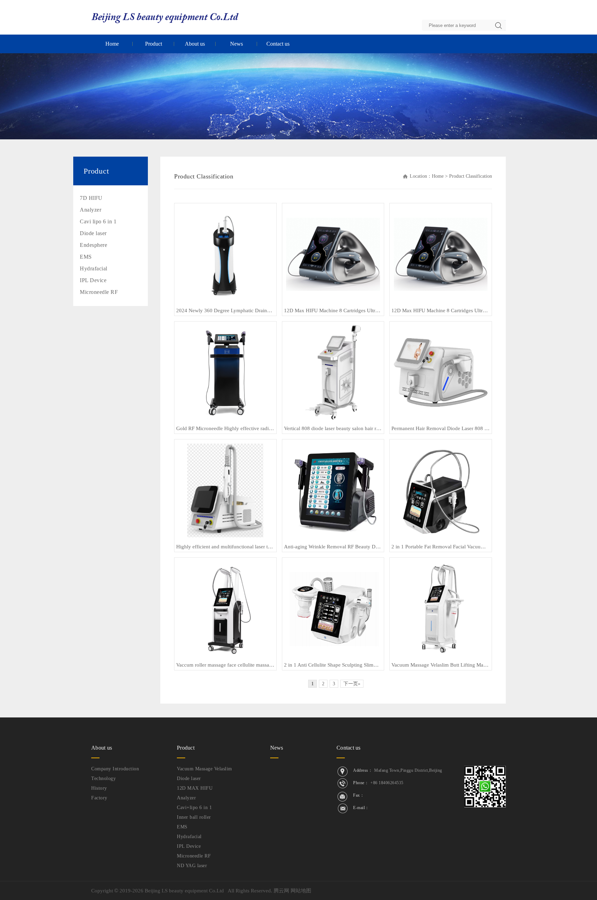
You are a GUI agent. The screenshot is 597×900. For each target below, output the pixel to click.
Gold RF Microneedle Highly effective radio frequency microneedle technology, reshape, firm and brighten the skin (225, 428)
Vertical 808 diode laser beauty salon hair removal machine (333, 428)
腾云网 (281, 890)
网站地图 (301, 890)
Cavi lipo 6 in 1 (98, 221)
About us (195, 44)
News (236, 44)
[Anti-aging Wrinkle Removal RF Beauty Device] (333, 490)
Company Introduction (115, 768)
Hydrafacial (93, 268)
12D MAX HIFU (194, 788)
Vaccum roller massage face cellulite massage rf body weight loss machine (225, 665)
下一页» (351, 683)
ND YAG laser (192, 865)
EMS (86, 257)
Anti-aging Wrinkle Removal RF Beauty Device (333, 546)
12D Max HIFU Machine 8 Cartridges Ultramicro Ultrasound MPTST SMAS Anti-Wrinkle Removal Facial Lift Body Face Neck (333, 310)
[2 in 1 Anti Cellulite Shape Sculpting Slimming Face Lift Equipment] (333, 608)
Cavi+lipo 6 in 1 (194, 807)
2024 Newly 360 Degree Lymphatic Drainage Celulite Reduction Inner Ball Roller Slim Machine (225, 310)
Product (153, 44)
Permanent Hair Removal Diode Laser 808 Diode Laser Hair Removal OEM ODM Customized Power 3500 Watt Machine (440, 428)
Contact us (278, 44)
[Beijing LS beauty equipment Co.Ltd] (165, 16)
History (99, 788)
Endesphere (93, 245)
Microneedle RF (99, 292)
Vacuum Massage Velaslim (204, 768)
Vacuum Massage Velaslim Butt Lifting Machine (440, 665)
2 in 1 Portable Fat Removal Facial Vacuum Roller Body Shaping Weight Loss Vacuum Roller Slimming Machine (440, 546)
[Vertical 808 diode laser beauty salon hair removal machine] (333, 371)
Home (112, 44)
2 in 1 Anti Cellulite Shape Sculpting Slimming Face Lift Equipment (333, 665)
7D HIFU (91, 198)
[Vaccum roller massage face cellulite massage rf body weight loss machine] (225, 608)
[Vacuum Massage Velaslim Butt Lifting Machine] (441, 608)
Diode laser (93, 233)
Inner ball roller (194, 817)
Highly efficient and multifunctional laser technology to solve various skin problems (225, 546)
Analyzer (90, 210)
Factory (99, 797)
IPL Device (93, 280)
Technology (103, 778)
